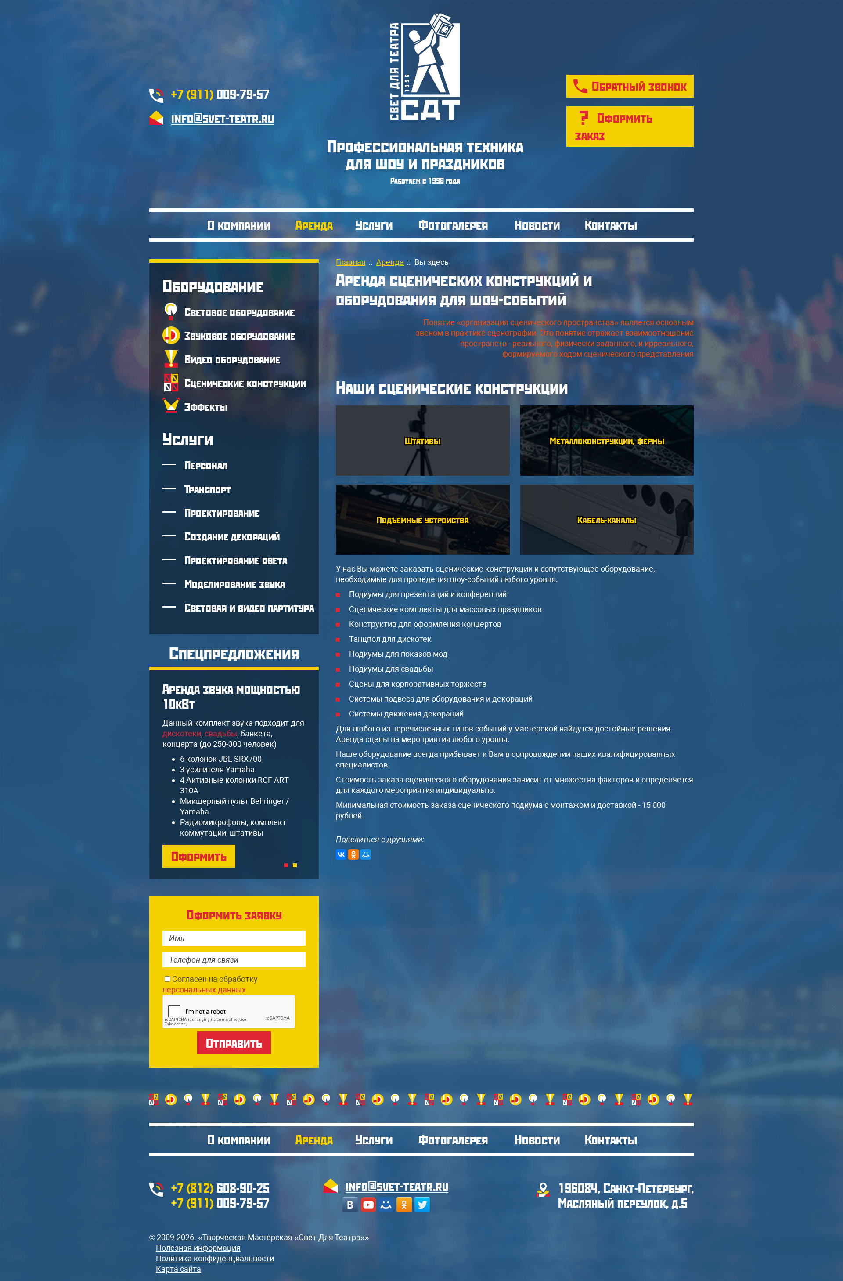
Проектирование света (235, 559)
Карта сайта (178, 1269)
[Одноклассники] (353, 854)
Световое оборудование (239, 311)
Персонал (205, 464)
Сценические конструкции (245, 382)
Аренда (314, 225)
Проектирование (221, 512)
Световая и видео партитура (249, 607)
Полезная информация (198, 1247)
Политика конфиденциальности (215, 1258)
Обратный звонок (639, 86)
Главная (351, 262)
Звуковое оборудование (239, 335)
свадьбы (221, 733)
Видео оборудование (232, 359)
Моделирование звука (234, 583)
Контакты (611, 225)
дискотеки (181, 733)
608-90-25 (220, 1187)
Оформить (199, 856)
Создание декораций (232, 536)
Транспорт (207, 488)
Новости (537, 225)
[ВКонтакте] (341, 854)
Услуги (374, 225)
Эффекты (205, 406)
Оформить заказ (613, 126)
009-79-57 (220, 94)
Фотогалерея (453, 225)
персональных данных (204, 989)
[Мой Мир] (365, 854)
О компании (239, 225)
